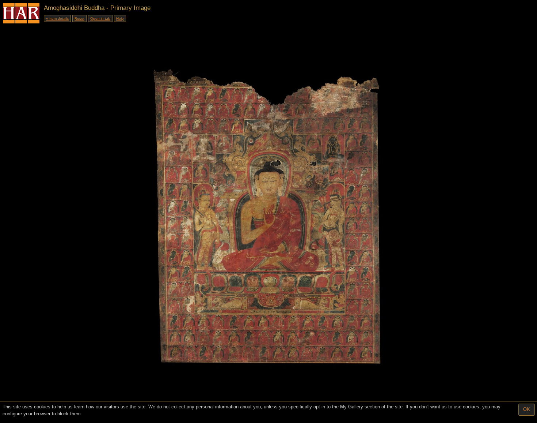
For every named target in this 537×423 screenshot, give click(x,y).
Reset (79, 18)
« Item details (57, 18)
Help (120, 18)
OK (526, 409)
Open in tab (100, 18)
